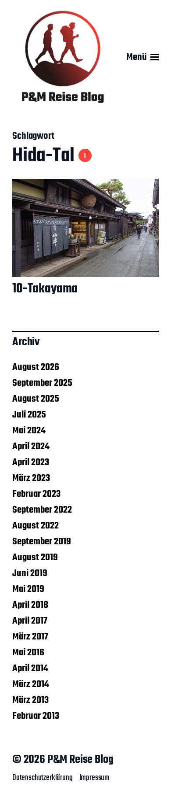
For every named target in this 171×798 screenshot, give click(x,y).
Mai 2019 (28, 589)
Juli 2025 (29, 414)
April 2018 (30, 605)
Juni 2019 (29, 573)
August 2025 (35, 399)
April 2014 (30, 668)
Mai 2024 (29, 430)
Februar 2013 (35, 716)
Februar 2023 (36, 494)
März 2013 (30, 700)
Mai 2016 (28, 652)
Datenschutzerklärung (42, 777)
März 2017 (30, 636)
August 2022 (35, 525)
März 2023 (31, 478)
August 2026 (35, 367)
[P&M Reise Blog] (62, 57)
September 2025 (42, 383)
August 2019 (35, 557)
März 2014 (30, 684)
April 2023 (30, 462)
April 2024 (31, 446)
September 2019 (41, 541)
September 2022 (42, 509)
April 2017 (29, 620)
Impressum (94, 777)
